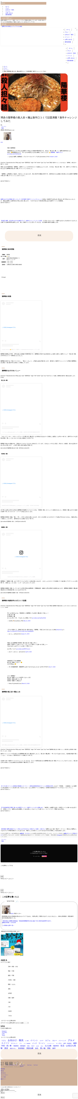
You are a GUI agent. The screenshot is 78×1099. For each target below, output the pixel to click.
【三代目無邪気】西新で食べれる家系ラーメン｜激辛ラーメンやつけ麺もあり (22, 807)
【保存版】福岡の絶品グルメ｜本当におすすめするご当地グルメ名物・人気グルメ (23, 829)
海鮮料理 (56, 1046)
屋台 (28, 1046)
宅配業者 (16, 1046)
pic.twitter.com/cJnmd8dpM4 (27, 631)
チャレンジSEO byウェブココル (12, 1065)
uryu (12, 913)
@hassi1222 (59, 629)
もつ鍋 (26, 1040)
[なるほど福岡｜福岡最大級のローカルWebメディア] (20, 42)
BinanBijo (22, 1066)
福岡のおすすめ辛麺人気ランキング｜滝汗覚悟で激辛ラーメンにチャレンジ (21, 199)
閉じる (2, 1092)
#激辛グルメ (59, 152)
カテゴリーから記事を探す (8, 1022)
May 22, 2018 (27, 620)
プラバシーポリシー (4, 1074)
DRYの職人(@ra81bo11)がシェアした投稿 (12, 745)
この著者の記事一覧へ (8, 925)
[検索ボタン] (65, 44)
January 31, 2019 (25, 634)
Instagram (59, 835)
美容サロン (13, 1048)
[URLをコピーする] (2, 876)
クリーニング (62, 1040)
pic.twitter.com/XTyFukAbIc (14, 154)
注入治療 (48, 1046)
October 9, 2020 (53, 156)
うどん (3, 1040)
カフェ (48, 1040)
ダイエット (14, 1043)
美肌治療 (29, 1048)
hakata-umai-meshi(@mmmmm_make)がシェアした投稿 (21, 576)
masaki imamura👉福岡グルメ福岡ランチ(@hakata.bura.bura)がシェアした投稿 (21, 349)
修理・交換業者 (67, 1043)
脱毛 (36, 1048)
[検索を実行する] (15, 1091)
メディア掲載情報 (27, 1043)
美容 (6, 1048)
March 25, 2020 (25, 683)
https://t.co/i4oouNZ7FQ (13, 631)
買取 (49, 1048)
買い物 (42, 1048)
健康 (75, 1043)
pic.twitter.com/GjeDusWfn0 (39, 618)
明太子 (32, 1046)
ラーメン (3, 126)
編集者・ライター (25, 833)
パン (20, 1043)
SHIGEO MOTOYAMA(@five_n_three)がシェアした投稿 (15, 505)
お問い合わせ (3, 1072)
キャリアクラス (22, 1065)
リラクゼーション (50, 1043)
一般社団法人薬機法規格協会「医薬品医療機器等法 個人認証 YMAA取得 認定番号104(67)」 (27, 921)
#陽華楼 (53, 152)
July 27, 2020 (52, 667)
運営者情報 (8, 14)
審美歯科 (23, 1046)
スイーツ (5, 1043)
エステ (41, 1040)
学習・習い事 (6, 1046)
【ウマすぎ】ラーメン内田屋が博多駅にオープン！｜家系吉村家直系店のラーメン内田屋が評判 (27, 786)
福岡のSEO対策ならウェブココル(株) (12, 26)
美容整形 (21, 1048)
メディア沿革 (3, 1076)
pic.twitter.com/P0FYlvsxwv (23, 649)
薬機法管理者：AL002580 (9, 922)
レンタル (59, 1043)
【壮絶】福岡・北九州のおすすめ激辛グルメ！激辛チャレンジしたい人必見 (21, 220)
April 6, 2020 (28, 651)
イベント (34, 1040)
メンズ (34, 1043)
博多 (2, 128)
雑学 (54, 1048)
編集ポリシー (67, 833)
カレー (54, 1040)
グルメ (71, 1040)
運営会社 (2, 1070)
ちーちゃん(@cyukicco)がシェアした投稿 (12, 432)
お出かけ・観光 (15, 1040)
